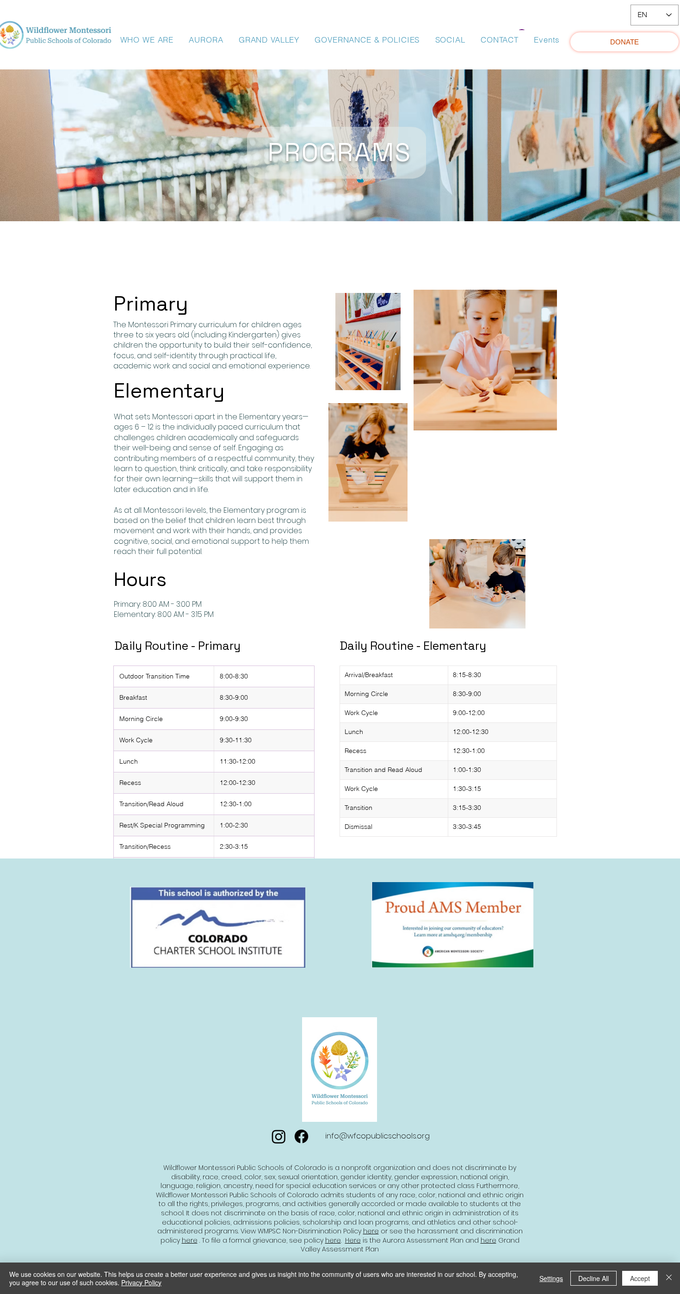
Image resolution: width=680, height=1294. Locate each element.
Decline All (593, 1278)
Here (353, 1240)
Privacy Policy (141, 1282)
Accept (640, 1278)
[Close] (668, 1278)
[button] (146, 39)
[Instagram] (279, 1136)
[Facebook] (301, 1136)
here (371, 1231)
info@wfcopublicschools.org (377, 1136)
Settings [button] (551, 1278)
